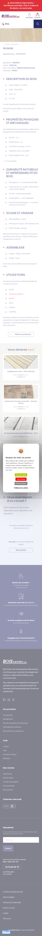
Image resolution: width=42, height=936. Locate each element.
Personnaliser (21, 483)
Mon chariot (37, 17)
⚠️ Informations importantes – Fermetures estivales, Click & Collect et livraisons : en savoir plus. (21, 5)
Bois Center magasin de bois (10, 15)
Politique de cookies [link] (21, 488)
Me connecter (29, 17)
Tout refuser (21, 479)
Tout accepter (21, 475)
